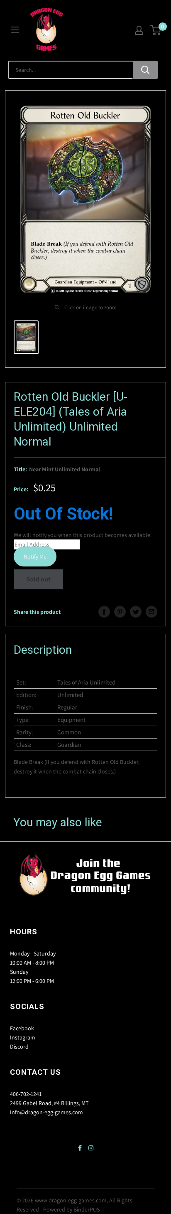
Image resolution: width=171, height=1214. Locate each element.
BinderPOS (86, 1209)
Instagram (22, 1037)
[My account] (139, 30)
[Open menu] (15, 30)
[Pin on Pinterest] (120, 612)
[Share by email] (151, 612)
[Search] (145, 70)
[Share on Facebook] (104, 612)
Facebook (22, 1028)
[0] (156, 30)
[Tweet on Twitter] (136, 612)
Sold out (38, 579)
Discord (19, 1046)
